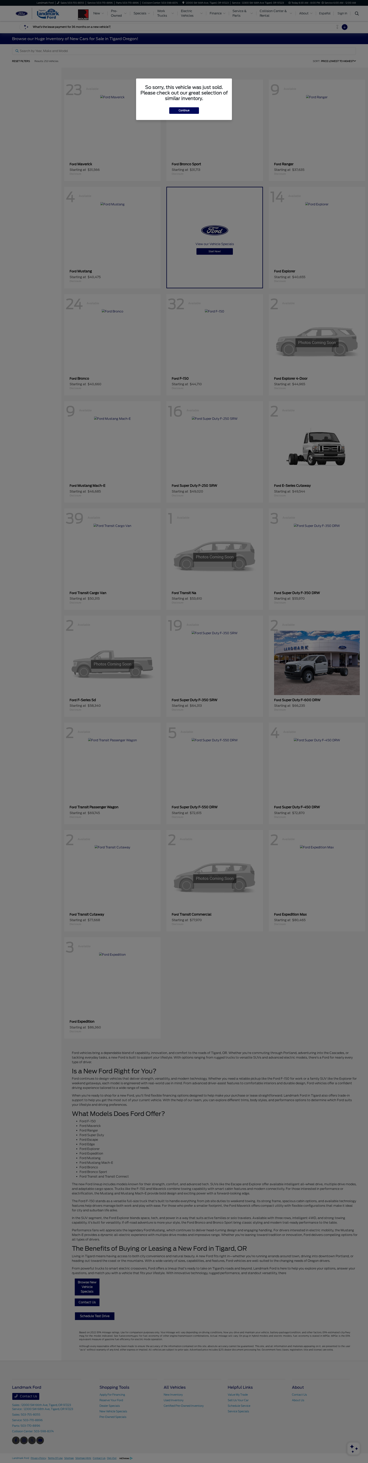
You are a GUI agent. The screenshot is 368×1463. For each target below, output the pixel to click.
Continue (184, 110)
